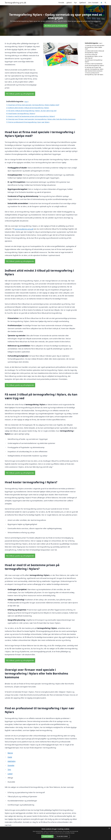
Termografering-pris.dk (15, 2)
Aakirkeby (12, 761)
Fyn (75, 2)
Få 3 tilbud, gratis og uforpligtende (55, 26)
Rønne (10, 753)
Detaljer (73, 833)
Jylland (69, 2)
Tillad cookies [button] (47, 836)
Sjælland (82, 2)
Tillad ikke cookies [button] (62, 836)
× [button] (109, 828)
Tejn (9, 769)
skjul (26, 102)
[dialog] (55, 833)
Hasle (10, 757)
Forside (61, 2)
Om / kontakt (93, 2)
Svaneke (11, 765)
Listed (10, 773)
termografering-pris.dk (24, 229)
